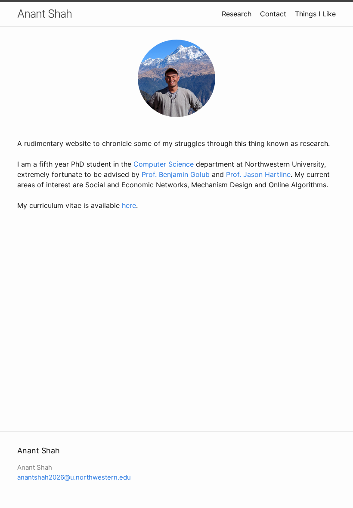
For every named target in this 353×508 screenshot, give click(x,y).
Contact (273, 13)
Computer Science (163, 164)
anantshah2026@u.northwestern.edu (74, 477)
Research (236, 13)
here (129, 205)
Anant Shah (44, 13)
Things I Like (315, 13)
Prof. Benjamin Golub (176, 174)
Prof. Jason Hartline (258, 174)
